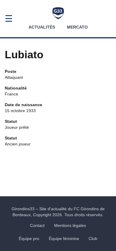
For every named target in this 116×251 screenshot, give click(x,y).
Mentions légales (70, 225)
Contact (37, 225)
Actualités (42, 27)
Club (93, 238)
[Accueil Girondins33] (58, 13)
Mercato (77, 27)
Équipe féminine (64, 238)
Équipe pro (29, 238)
